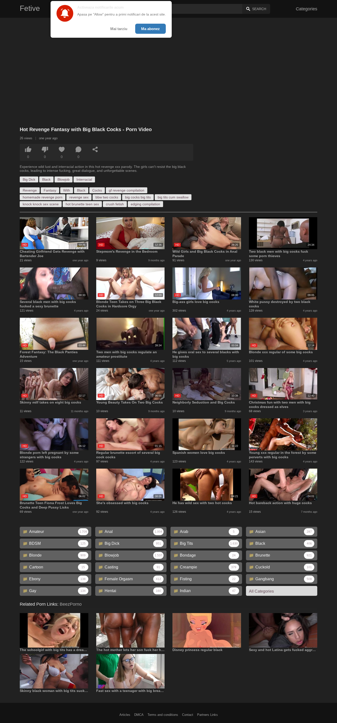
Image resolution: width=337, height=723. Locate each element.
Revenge (30, 190)
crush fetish (115, 204)
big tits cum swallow (173, 197)
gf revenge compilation (126, 190)
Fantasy (50, 190)
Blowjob (63, 179)
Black (46, 179)
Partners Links (207, 715)
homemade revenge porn (42, 197)
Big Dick (29, 179)
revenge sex (79, 197)
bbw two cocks (106, 197)
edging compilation (145, 204)
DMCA (139, 715)
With (66, 190)
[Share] (95, 149)
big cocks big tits (138, 197)
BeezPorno (71, 604)
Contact (187, 715)
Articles (124, 715)
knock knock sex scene (41, 204)
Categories (306, 8)
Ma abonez (150, 29)
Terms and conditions (163, 715)
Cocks (97, 190)
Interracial (84, 179)
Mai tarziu (118, 29)
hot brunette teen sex (82, 204)
